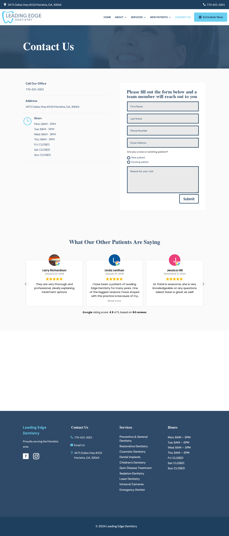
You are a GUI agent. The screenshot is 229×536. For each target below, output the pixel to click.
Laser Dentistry (130, 479)
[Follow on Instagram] (36, 456)
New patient (138, 157)
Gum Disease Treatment (136, 468)
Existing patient (139, 161)
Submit (189, 199)
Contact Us (183, 17)
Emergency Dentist (132, 490)
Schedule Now (213, 17)
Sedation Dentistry (132, 473)
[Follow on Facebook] (26, 456)
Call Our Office (36, 83)
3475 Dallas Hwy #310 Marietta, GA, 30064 (34, 4)
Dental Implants (130, 457)
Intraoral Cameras (132, 484)
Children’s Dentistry (133, 462)
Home (107, 17)
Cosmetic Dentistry (132, 451)
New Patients (159, 17)
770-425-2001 (216, 4)
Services (137, 17)
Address (31, 101)
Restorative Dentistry (134, 446)
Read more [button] (114, 301)
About (119, 17)
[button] (203, 284)
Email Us (79, 445)
